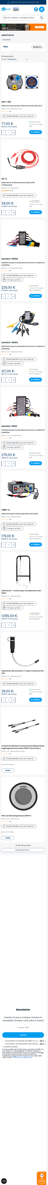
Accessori (6, 39)
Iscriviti (23, 1035)
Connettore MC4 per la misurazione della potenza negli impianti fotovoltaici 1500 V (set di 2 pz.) (22, 747)
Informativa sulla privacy (22, 1057)
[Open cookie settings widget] (4, 1181)
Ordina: (4, 59)
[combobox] (18, 17)
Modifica (37, 47)
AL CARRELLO (35, 132)
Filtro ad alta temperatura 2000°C (16, 816)
